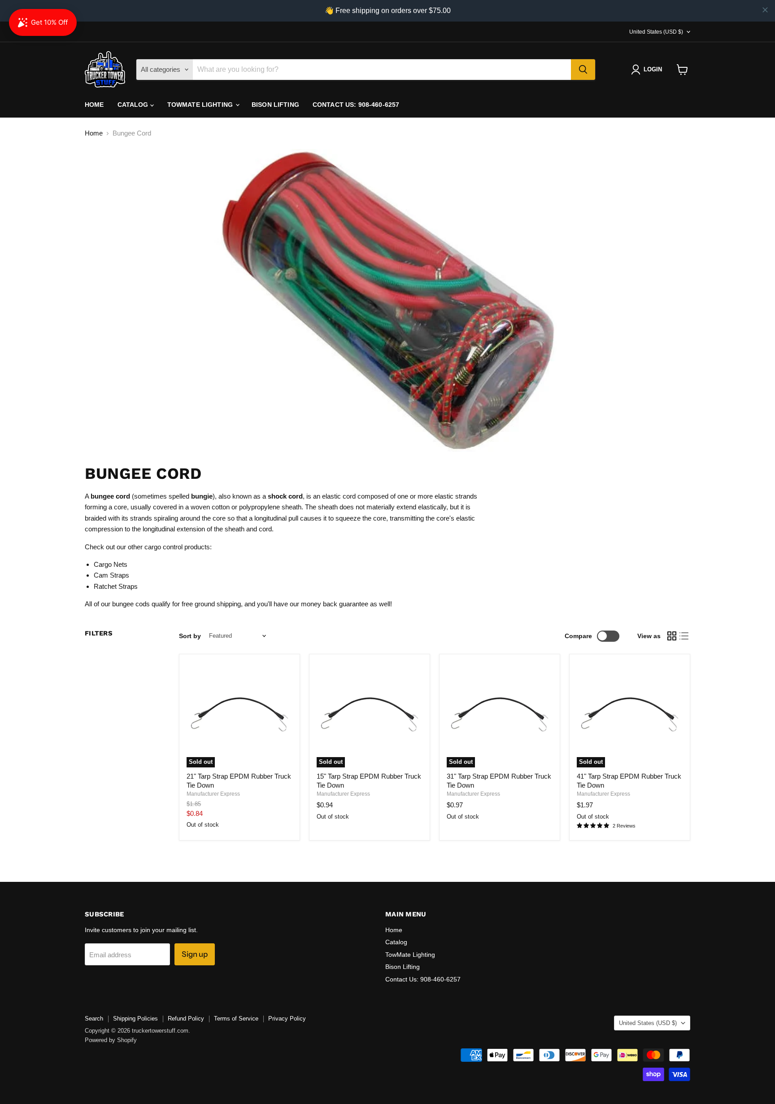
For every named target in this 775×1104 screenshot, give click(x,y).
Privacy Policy (287, 1018)
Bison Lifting (275, 104)
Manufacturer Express (213, 794)
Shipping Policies (135, 1018)
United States (656, 32)
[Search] (583, 69)
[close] (765, 10)
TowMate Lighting (201, 104)
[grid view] (672, 636)
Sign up (195, 954)
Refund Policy (186, 1018)
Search (94, 1018)
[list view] (684, 636)
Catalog (134, 104)
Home (94, 104)
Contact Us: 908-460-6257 (356, 104)
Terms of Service (236, 1018)
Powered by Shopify (111, 1040)
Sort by (190, 636)
